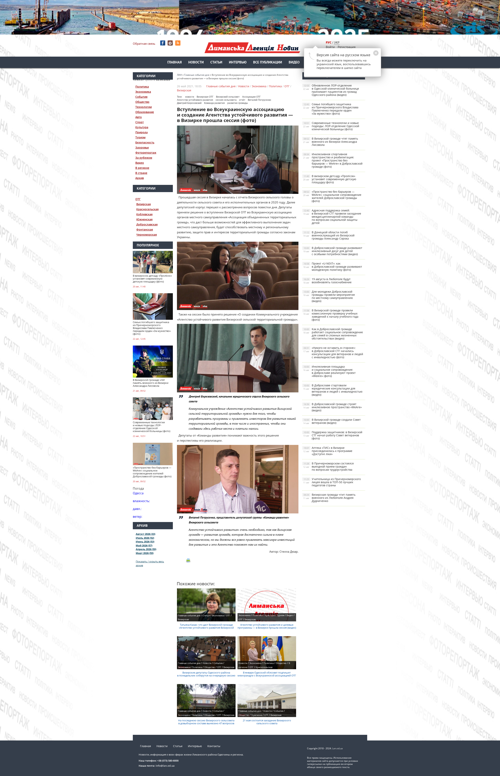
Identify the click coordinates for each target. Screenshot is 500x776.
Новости (196, 62)
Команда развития (214, 103)
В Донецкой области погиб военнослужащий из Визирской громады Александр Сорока (328, 235)
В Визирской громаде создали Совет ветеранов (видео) (332, 421)
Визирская (143, 204)
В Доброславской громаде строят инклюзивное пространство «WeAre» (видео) (332, 407)
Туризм (140, 137)
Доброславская (147, 224)
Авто (138, 117)
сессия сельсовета (226, 100)
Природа (141, 132)
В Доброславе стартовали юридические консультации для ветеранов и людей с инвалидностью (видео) (332, 389)
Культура (141, 127)
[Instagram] (170, 43)
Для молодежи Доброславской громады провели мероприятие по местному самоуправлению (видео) (329, 296)
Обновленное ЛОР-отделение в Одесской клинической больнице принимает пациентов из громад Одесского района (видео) (331, 90)
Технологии (143, 107)
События (141, 97)
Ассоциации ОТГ (251, 96)
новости (189, 96)
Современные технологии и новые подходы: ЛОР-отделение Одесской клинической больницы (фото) (331, 126)
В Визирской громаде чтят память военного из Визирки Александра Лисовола (330, 142)
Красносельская (147, 209)
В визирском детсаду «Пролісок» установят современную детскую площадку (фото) (329, 179)
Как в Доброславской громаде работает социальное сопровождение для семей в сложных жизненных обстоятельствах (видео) (333, 333)
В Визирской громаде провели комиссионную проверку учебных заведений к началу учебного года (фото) (330, 315)
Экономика (143, 92)
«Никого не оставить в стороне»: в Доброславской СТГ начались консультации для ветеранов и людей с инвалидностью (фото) (333, 352)
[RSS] (178, 43)
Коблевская (144, 214)
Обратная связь (144, 43)
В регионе (142, 168)
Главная (174, 62)
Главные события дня (221, 86)
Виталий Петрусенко (259, 100)
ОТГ (138, 199)
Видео (294, 62)
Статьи (216, 62)
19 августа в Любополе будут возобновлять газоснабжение (327, 280)
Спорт (139, 122)
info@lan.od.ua (165, 765)
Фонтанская (144, 229)
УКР (336, 42)
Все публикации (267, 62)
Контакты (213, 746)
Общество (142, 102)
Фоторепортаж (145, 152)
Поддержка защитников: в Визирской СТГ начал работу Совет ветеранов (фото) (332, 435)
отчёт (242, 100)
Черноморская (146, 234)
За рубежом (143, 157)
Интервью (237, 62)
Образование (144, 112)
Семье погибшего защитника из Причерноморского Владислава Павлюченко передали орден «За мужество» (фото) (330, 108)
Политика (142, 86)
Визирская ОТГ (205, 96)
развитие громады (237, 103)
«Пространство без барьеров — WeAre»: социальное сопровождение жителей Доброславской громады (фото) (332, 196)
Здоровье (142, 147)
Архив (139, 178)
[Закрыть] (369, 55)
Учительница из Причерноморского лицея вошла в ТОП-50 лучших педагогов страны (332, 482)
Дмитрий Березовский (189, 103)
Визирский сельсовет (228, 96)
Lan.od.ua (337, 748)
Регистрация (346, 47)
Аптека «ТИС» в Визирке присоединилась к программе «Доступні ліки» (327, 451)
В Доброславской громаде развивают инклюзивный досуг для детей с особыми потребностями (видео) (332, 251)
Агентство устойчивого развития (195, 100)
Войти (330, 47)
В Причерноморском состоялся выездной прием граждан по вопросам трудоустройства (328, 466)
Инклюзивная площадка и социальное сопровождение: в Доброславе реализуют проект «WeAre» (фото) (329, 371)
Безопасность (144, 142)
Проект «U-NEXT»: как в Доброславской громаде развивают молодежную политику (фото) (332, 267)
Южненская (144, 219)
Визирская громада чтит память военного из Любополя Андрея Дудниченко (329, 498)
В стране (141, 173)
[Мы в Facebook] (163, 43)
